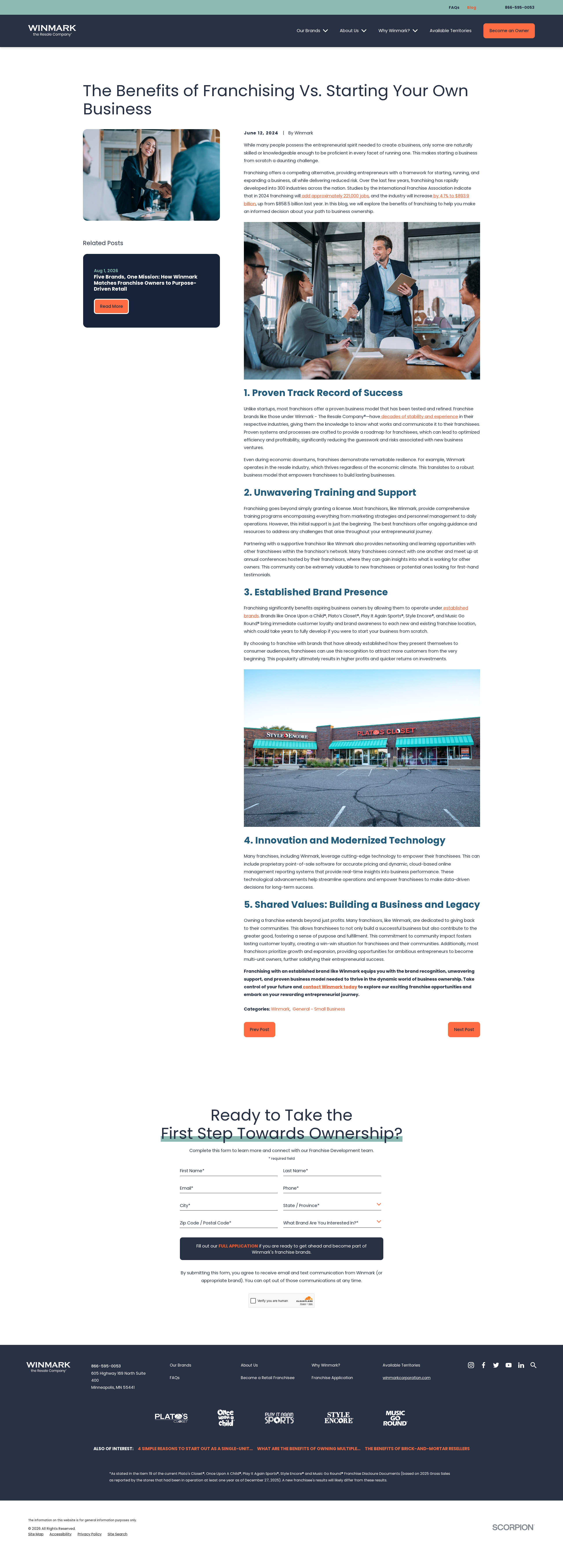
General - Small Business (319, 1009)
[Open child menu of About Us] (363, 30)
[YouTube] (509, 1365)
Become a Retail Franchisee (267, 1377)
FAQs (454, 7)
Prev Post (259, 1029)
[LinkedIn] (521, 1365)
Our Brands (308, 31)
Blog (471, 7)
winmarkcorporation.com (407, 1377)
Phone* (291, 1188)
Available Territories (451, 31)
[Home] (52, 31)
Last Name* (295, 1170)
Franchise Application (332, 1377)
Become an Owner (509, 31)
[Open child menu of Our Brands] (325, 30)
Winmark (280, 1009)
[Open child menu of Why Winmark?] (415, 30)
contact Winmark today (329, 987)
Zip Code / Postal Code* (205, 1222)
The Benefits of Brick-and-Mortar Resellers (417, 1449)
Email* (186, 1188)
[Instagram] (471, 1365)
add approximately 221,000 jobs (335, 196)
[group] (151, 291)
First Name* (192, 1170)
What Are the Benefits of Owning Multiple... (308, 1449)
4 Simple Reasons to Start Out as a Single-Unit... (195, 1449)
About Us (349, 31)
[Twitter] (496, 1365)
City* (185, 1205)
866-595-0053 (519, 7)
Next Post (464, 1029)
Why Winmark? (394, 31)
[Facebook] (483, 1365)
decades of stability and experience (419, 416)
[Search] (533, 1365)
